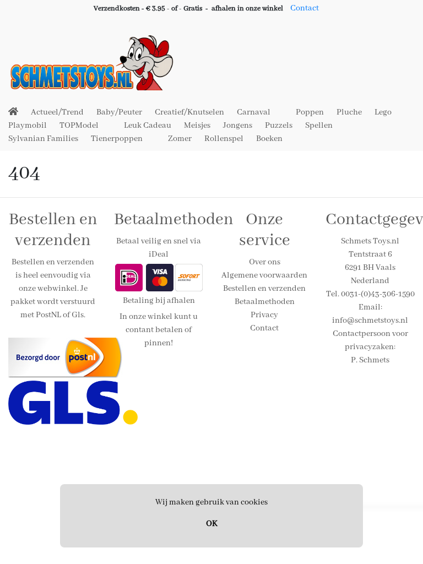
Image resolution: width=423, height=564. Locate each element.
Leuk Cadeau (147, 126)
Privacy (264, 315)
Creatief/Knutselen (189, 112)
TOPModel (79, 126)
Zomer (180, 139)
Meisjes (197, 126)
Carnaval (253, 112)
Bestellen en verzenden (264, 289)
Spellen (319, 126)
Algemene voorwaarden (264, 275)
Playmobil (27, 126)
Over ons (264, 262)
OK (212, 524)
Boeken (269, 139)
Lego (383, 112)
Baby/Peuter (119, 112)
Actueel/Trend (57, 112)
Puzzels (278, 126)
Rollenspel (223, 139)
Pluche (349, 112)
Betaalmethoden (265, 302)
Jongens (237, 126)
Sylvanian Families (43, 139)
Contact (304, 8)
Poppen (310, 112)
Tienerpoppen (117, 139)
